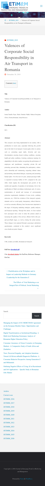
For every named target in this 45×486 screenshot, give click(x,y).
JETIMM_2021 (8, 419)
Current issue (8, 395)
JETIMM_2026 (8, 438)
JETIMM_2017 (8, 403)
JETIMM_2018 (8, 407)
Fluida (22, 479)
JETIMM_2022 (8, 422)
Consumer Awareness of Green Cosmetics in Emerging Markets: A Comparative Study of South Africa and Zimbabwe (22, 346)
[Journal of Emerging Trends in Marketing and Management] (15, 6)
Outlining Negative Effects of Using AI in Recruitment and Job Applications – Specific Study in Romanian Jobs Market (22, 369)
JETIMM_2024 (8, 430)
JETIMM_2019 (13, 20)
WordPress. (29, 479)
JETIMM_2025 (8, 434)
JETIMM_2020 (8, 415)
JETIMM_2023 (8, 426)
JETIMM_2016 (8, 399)
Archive (6, 391)
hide (14, 83)
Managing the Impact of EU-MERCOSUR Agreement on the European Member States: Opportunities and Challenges (22, 326)
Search (5, 311)
